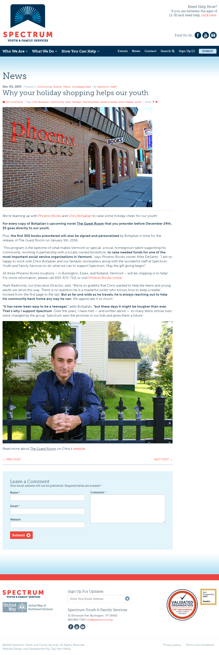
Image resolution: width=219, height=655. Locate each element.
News (136, 51)
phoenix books (108, 101)
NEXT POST (163, 459)
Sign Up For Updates (86, 591)
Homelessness (90, 101)
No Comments (14, 101)
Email (15, 506)
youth (138, 101)
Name (15, 492)
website (79, 449)
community (57, 101)
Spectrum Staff (107, 86)
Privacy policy (172, 644)
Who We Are (13, 51)
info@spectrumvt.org (99, 619)
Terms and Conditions (200, 644)
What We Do (43, 51)
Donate (207, 51)
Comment (98, 492)
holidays (76, 101)
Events (123, 51)
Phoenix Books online (105, 278)
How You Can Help (79, 51)
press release (125, 101)
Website (15, 519)
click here (208, 15)
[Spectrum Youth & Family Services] (27, 22)
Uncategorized (81, 86)
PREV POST (12, 459)
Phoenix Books (49, 216)
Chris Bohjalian (40, 101)
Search (166, 51)
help (67, 101)
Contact (150, 51)
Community (44, 86)
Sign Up (185, 51)
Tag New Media (61, 648)
